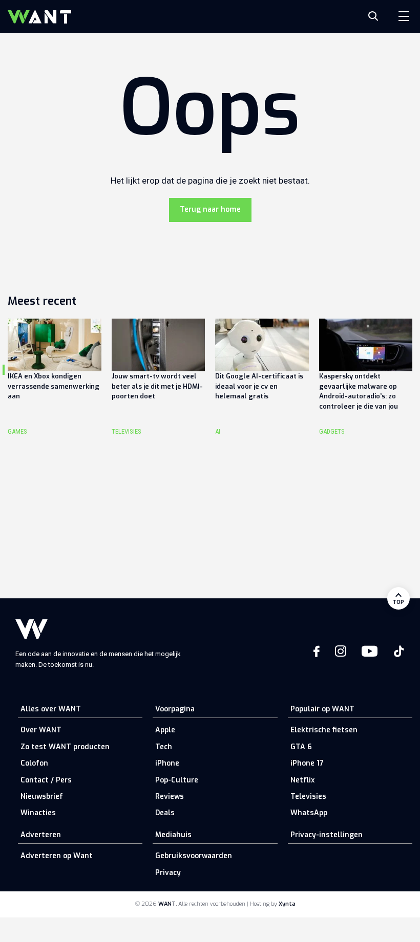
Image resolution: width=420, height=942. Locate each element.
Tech (163, 747)
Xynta (287, 904)
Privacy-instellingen (326, 835)
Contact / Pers (46, 780)
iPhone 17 (307, 763)
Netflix (302, 780)
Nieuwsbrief (41, 796)
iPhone (167, 763)
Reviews (169, 796)
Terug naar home (210, 209)
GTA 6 (301, 747)
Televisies (308, 796)
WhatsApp (308, 813)
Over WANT (40, 730)
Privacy (168, 873)
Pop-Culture (176, 780)
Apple (165, 730)
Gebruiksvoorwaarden (193, 856)
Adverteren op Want (56, 856)
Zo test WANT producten (65, 747)
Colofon (34, 763)
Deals (165, 813)
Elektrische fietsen (324, 730)
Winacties (38, 813)
